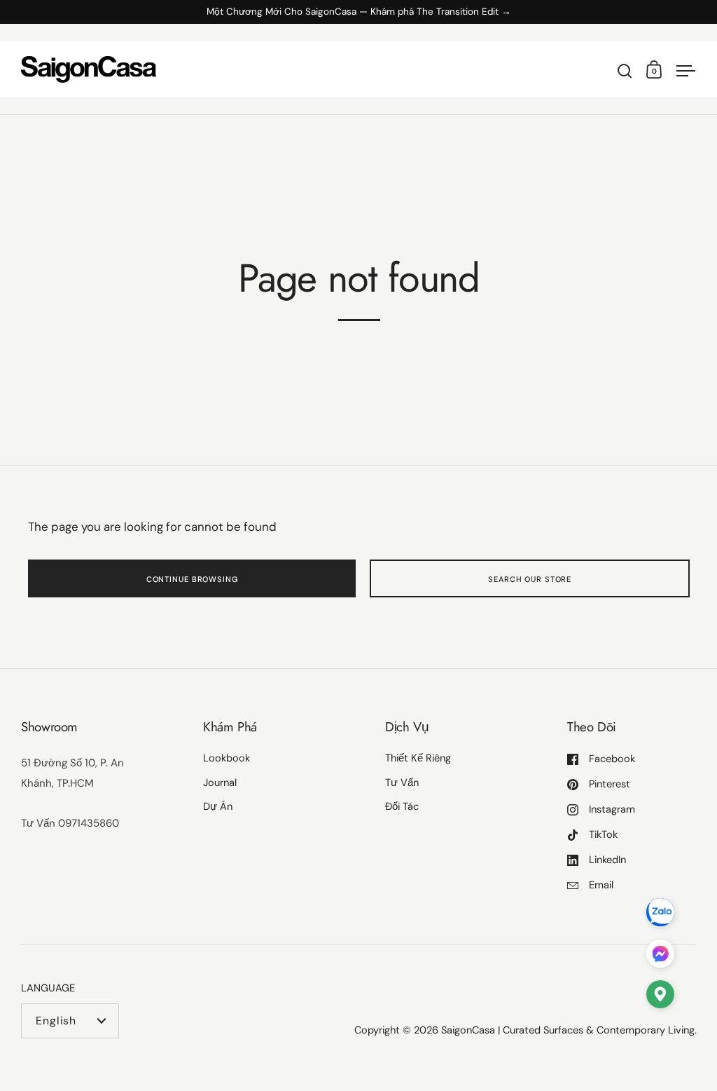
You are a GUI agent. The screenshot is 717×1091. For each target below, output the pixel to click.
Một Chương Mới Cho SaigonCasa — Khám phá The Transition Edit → (359, 12)
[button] (660, 997)
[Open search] (625, 71)
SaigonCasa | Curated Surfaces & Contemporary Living (568, 1030)
